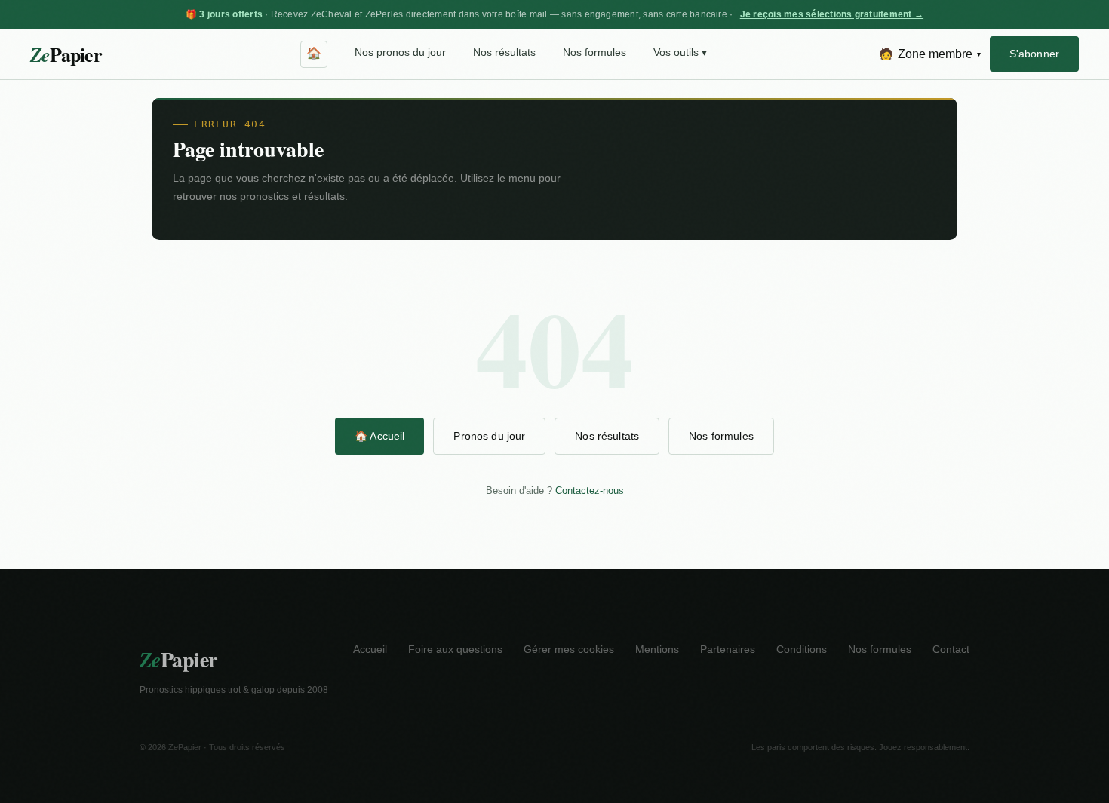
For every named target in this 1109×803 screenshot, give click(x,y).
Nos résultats (504, 52)
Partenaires (727, 649)
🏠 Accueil (379, 436)
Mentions (657, 649)
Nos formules (594, 52)
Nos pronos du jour (400, 52)
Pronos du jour (489, 436)
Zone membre (930, 54)
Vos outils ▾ (680, 52)
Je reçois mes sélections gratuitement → (831, 14)
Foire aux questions (455, 649)
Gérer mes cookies (569, 649)
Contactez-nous (589, 490)
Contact (950, 649)
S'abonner (1034, 54)
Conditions (801, 649)
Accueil (370, 649)
